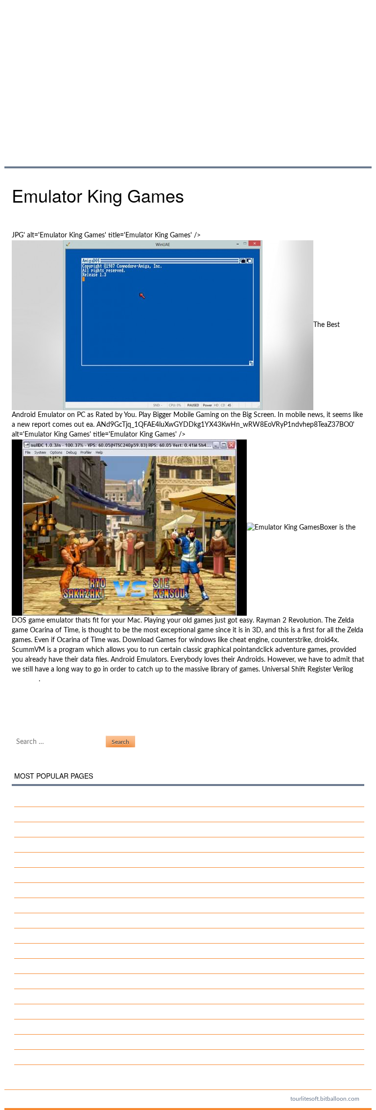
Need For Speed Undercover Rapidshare (82, 859)
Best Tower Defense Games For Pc (64, 704)
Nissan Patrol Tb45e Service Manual (76, 814)
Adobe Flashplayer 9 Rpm (60, 920)
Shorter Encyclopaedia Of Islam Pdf (75, 996)
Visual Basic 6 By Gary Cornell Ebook (77, 966)
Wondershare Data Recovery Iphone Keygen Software (103, 905)
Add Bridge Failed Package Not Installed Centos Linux (102, 1026)
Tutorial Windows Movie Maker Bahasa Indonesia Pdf (103, 951)
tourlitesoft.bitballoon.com (324, 1099)
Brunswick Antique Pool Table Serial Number (89, 935)
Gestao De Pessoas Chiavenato (68, 981)
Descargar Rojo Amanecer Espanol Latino (84, 844)
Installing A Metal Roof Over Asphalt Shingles (90, 829)
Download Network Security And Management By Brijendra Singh (121, 875)
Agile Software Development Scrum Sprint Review (97, 1011)
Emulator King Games (122, 73)
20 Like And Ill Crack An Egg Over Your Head (89, 799)
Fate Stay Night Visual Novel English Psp (82, 1042)
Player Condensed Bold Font (64, 1057)
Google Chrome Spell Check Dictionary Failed (80, 714)
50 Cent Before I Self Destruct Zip (73, 890)
